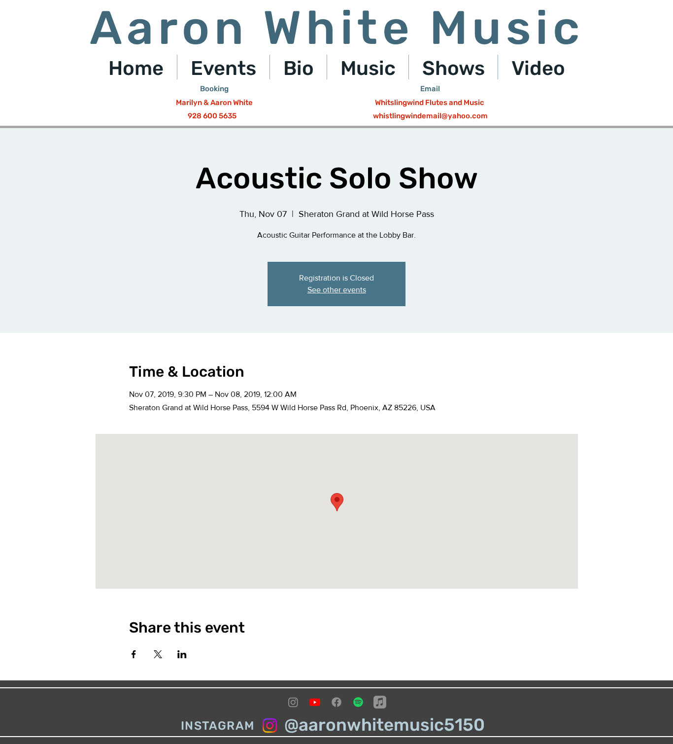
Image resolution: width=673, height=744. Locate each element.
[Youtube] (314, 702)
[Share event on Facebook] (133, 654)
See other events (336, 289)
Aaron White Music (337, 28)
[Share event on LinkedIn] (182, 654)
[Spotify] (358, 702)
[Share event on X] (158, 654)
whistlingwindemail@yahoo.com (430, 115)
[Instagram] (293, 702)
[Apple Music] (379, 702)
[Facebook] (336, 702)
